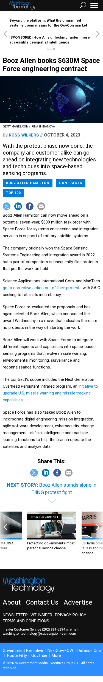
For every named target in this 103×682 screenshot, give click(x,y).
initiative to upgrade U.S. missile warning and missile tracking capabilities (50, 393)
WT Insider (41, 615)
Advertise (78, 602)
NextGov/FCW (60, 650)
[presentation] (5, 536)
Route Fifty (17, 655)
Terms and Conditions (26, 621)
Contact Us (42, 602)
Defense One (89, 650)
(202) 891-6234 (53, 629)
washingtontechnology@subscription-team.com (39, 633)
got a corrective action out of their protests (42, 287)
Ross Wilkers (24, 135)
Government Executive (23, 650)
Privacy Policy (70, 615)
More (56, 655)
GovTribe (39, 655)
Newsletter (15, 615)
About (12, 602)
